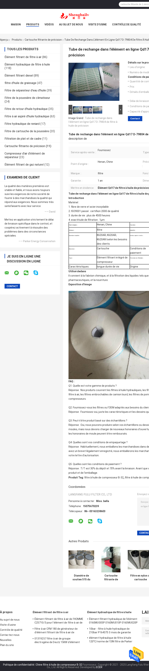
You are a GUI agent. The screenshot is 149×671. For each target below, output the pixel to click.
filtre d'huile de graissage (20, 83)
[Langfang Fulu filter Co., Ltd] (74, 16)
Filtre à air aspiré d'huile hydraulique (27, 116)
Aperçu (4, 39)
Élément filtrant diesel (19, 75)
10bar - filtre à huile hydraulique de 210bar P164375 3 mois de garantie (110, 630)
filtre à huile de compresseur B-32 (104, 477)
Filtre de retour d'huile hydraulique (26, 109)
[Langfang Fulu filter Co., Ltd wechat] (28, 272)
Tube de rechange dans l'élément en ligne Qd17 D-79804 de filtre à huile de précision (93, 122)
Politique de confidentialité (18, 664)
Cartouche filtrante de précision (43, 39)
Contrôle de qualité (126, 24)
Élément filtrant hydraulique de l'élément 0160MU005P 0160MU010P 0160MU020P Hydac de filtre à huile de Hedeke (113, 621)
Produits (32, 24)
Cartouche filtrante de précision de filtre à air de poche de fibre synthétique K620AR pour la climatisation (111, 577)
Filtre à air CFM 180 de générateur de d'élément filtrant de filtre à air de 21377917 (56, 631)
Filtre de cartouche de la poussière (27, 131)
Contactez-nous (9, 634)
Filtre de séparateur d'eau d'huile (25, 90)
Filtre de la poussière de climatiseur (27, 98)
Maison (16, 24)
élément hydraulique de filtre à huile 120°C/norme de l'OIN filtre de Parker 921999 (110, 640)
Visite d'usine (97, 24)
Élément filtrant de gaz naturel (24, 164)
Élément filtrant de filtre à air (23, 57)
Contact (135, 118)
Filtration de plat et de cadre (23, 138)
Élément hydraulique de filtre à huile (27, 64)
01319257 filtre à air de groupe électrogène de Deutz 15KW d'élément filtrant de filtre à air (57, 641)
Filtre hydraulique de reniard (22, 123)
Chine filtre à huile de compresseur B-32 (59, 664)
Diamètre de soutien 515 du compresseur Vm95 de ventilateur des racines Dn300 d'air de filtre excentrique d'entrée (81, 577)
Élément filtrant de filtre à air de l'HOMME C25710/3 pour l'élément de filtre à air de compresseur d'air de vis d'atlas (59, 621)
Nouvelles (5, 640)
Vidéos (49, 24)
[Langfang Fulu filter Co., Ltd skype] (38, 272)
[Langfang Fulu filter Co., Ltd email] (9, 272)
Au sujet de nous (71, 24)
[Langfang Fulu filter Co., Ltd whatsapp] (18, 272)
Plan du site (7, 645)
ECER (99, 667)
